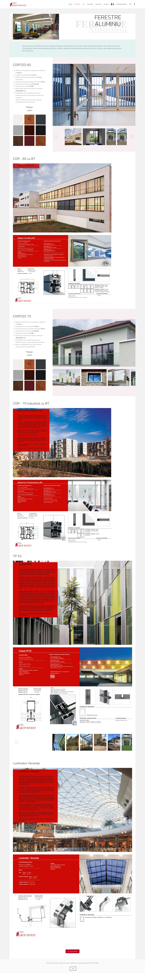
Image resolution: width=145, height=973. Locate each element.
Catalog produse (121, 4)
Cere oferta (73, 951)
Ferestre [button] (77, 4)
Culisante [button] (90, 4)
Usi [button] (83, 4)
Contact (106, 4)
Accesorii (98, 4)
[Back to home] (18, 4)
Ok (73, 969)
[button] (103, 93)
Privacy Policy (94, 963)
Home (70, 4)
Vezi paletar (29, 130)
